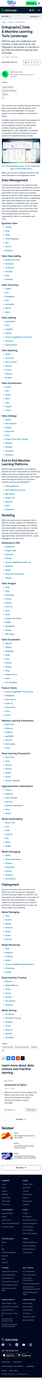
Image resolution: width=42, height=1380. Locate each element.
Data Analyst (27, 1303)
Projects (25, 1198)
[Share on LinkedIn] (8, 1058)
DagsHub (9, 1005)
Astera (8, 354)
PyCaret (8, 740)
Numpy (8, 630)
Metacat (8, 443)
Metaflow (9, 502)
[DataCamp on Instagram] (30, 1344)
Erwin (7, 435)
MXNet (8, 773)
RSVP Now (30, 3)
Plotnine (8, 663)
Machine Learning (29, 1246)
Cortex (8, 1026)
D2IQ (7, 506)
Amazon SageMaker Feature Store (19, 692)
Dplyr (7, 587)
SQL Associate (28, 1307)
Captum (8, 871)
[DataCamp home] (17, 1340)
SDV (7, 243)
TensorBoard (10, 1001)
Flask (7, 916)
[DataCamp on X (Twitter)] (10, 1344)
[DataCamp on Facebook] (3, 1344)
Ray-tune (8, 802)
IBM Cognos (10, 634)
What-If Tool (10, 823)
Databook (9, 455)
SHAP (7, 830)
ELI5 (7, 838)
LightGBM (9, 736)
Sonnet (8, 777)
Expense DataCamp (30, 1223)
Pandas (8, 599)
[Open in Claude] (31, 62)
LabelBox (9, 329)
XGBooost (9, 728)
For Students (27, 1217)
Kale (7, 391)
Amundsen (9, 451)
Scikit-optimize (11, 798)
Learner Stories (28, 1227)
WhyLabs (9, 953)
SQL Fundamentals (29, 1275)
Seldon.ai (8, 1030)
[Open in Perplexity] (37, 62)
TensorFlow (9, 757)
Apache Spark (11, 362)
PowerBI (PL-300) (29, 1317)
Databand (9, 264)
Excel (7, 611)
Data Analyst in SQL (9, 1303)
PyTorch (8, 765)
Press (4, 1188)
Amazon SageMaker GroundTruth (18, 337)
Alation (8, 420)
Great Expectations (13, 859)
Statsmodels (10, 744)
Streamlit (8, 928)
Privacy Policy (6, 1362)
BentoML (8, 1034)
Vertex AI (9, 703)
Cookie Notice (17, 1362)
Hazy (7, 231)
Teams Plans (6, 1220)
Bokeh (7, 678)
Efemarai (9, 875)
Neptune (8, 981)
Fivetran (8, 378)
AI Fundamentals (29, 1271)
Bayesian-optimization (14, 805)
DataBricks (9, 510)
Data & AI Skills (7, 1213)
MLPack (8, 769)
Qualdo (8, 972)
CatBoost (9, 732)
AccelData (9, 268)
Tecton (8, 715)
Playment (9, 341)
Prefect (8, 387)
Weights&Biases (11, 985)
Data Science (20, 22)
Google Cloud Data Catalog (16, 439)
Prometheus (10, 968)
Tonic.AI (8, 247)
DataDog (9, 279)
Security (4, 1370)
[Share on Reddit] (18, 1058)
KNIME (8, 622)
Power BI (8, 607)
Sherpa (8, 813)
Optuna (8, 790)
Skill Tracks (27, 1188)
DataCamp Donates (30, 1233)
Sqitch (7, 312)
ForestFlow (9, 1038)
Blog (10, 22)
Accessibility (30, 1366)
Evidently (9, 956)
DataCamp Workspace (14, 574)
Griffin (7, 855)
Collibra (8, 427)
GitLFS (8, 308)
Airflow (8, 410)
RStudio (8, 578)
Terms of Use (13, 1370)
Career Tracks (28, 1184)
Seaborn (8, 667)
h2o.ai (7, 748)
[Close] (39, 3)
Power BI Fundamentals (31, 1283)
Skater (7, 842)
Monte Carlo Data (12, 260)
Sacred (8, 993)
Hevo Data (9, 358)
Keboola (8, 366)
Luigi (7, 402)
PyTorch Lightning (12, 781)
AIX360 (8, 846)
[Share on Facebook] (13, 1058)
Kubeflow (9, 1022)
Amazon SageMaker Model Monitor (19, 964)
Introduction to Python (15, 1085)
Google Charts (11, 675)
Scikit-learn (9, 724)
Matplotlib (9, 651)
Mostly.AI (9, 250)
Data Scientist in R (8, 1310)
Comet (8, 989)
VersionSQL (9, 304)
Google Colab (10, 550)
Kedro (7, 399)
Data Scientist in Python (10, 1307)
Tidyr (7, 591)
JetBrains (9, 566)
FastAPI (8, 920)
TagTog (8, 333)
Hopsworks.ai (10, 699)
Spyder (8, 570)
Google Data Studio (13, 618)
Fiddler (8, 960)
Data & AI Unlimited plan (10, 1223)
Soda (7, 275)
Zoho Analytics (11, 682)
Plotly (7, 655)
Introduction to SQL (8, 1275)
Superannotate (11, 345)
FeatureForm (10, 707)
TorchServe (9, 1014)
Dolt (7, 300)
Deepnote (9, 554)
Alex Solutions (10, 424)
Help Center (6, 1201)
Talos (7, 809)
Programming (27, 1252)
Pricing (4, 1217)
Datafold (8, 272)
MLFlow (8, 997)
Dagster (8, 406)
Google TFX (10, 498)
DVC (7, 293)
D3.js (7, 659)
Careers (4, 1191)
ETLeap (8, 370)
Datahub (8, 447)
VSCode (8, 558)
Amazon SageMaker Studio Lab (18, 562)
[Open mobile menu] (39, 10)
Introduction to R (7, 1278)
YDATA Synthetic (12, 239)
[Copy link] (4, 1058)
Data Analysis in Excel (10, 1285)
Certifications (27, 1194)
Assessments (27, 1201)
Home (4, 22)
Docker (8, 935)
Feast (7, 711)
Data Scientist (28, 1310)
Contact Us (6, 1204)
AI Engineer (27, 1313)
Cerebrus (9, 863)
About (4, 1184)
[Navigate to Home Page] (9, 10)
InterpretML (10, 867)
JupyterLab (10, 547)
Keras (7, 761)
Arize (7, 949)
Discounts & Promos (30, 1220)
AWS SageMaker (12, 486)
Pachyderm (9, 296)
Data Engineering (29, 1249)
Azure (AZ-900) (28, 1320)
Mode (7, 614)
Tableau (8, 603)
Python (4, 1242)
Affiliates (5, 1194)
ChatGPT (5, 1262)
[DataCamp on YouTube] (23, 1344)
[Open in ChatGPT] (25, 62)
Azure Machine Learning (15, 490)
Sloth (7, 325)
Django (8, 924)
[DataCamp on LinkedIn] (17, 1344)
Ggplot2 (8, 643)
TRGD (7, 235)
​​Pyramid (8, 939)
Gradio (8, 931)
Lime (7, 827)
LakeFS (8, 289)
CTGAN (8, 227)
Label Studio (10, 321)
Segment (8, 374)
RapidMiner (10, 626)
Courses (26, 1191)
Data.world (9, 431)
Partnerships (6, 1198)
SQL (3, 1249)
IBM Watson (10, 494)
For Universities (28, 1230)
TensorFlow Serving (13, 1018)
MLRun (8, 395)
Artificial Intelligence (9, 1252)
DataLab (26, 1204)
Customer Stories (8, 1227)
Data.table (9, 595)
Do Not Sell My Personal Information (12, 1366)
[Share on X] (23, 1058)
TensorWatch (10, 879)
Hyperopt (9, 794)
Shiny (7, 671)
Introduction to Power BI (10, 1281)
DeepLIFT (9, 834)
